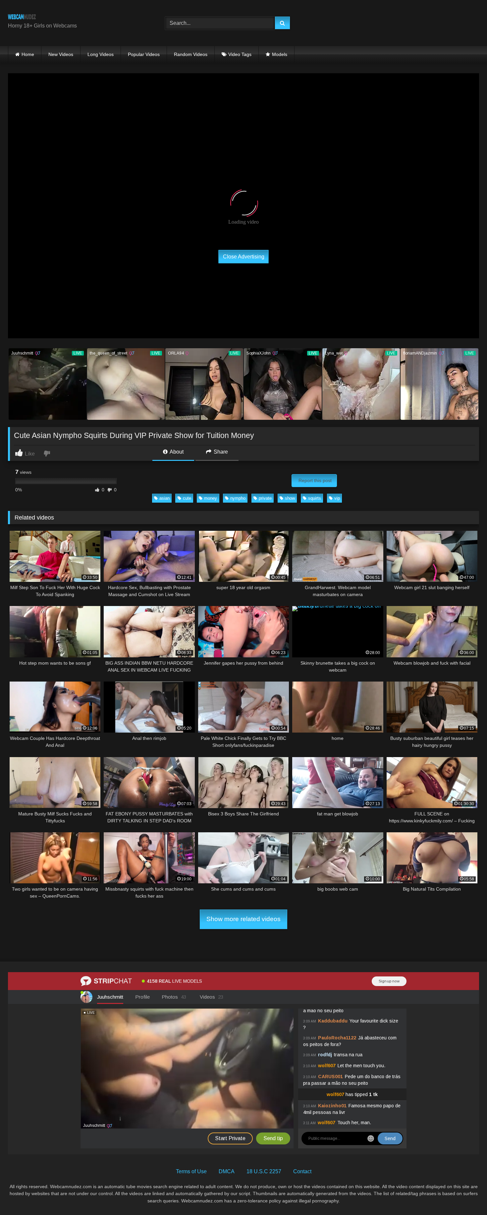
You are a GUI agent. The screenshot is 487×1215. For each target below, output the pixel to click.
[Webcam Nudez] (22, 18)
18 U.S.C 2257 (263, 1171)
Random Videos (190, 54)
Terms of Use (191, 1171)
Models (279, 54)
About (176, 452)
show (290, 498)
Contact (302, 1171)
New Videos (60, 54)
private (265, 498)
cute (187, 498)
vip (337, 498)
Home (28, 54)
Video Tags (239, 54)
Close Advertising (243, 256)
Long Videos (100, 54)
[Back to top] (466, 1195)
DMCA (227, 1171)
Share (220, 452)
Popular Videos (144, 54)
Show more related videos (243, 918)
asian (164, 498)
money (210, 498)
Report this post (315, 480)
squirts (314, 498)
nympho (237, 498)
